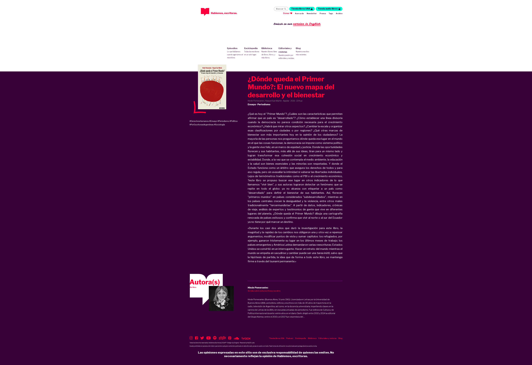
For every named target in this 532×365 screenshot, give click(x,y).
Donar (286, 13)
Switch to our (297, 24)
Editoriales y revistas (286, 53)
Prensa (323, 13)
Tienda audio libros (328, 8)
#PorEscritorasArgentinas (202, 124)
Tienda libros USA (300, 8)
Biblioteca (269, 53)
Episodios (235, 53)
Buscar (279, 9)
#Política (233, 121)
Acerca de (299, 13)
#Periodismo (223, 121)
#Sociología (219, 124)
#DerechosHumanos (199, 121)
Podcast (289, 338)
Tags (331, 13)
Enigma (236, 343)
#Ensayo (213, 121)
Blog (302, 51)
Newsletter (312, 13)
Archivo (339, 13)
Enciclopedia (251, 51)
